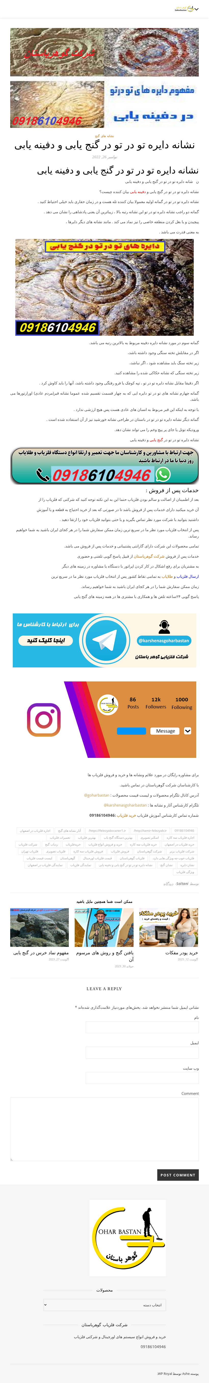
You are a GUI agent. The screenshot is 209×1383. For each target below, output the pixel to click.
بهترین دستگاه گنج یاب (118, 837)
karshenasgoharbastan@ (125, 805)
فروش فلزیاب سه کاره (88, 851)
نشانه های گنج (104, 136)
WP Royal (165, 1373)
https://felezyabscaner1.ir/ (107, 830)
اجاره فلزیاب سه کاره (180, 837)
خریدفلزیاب (73, 844)
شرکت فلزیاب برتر (182, 851)
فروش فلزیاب (120, 851)
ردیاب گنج (51, 844)
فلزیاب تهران (29, 851)
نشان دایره (187, 865)
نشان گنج (166, 865)
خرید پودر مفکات (181, 952)
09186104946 (184, 830)
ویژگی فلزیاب (185, 872)
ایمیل (194, 1042)
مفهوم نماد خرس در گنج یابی (41, 952)
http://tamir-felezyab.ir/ (150, 830)
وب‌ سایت (191, 1068)
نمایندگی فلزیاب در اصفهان (45, 865)
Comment (190, 1093)
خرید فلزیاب (126, 815)
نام (196, 1017)
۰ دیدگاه (169, 883)
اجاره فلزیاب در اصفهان (35, 830)
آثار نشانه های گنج (69, 830)
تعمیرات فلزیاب (60, 837)
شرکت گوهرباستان (149, 556)
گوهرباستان (67, 858)
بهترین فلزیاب (87, 837)
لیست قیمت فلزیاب (39, 858)
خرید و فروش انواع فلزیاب (105, 844)
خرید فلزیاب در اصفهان (179, 844)
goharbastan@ (96, 795)
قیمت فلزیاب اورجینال (97, 858)
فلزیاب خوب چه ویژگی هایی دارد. (173, 858)
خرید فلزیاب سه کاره (143, 844)
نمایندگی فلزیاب (80, 865)
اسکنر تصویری (149, 837)
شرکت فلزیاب (28, 844)
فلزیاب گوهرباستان (132, 858)
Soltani (182, 883)
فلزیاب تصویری (56, 851)
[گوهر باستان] (185, 9)
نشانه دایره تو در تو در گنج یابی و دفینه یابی (125, 865)
